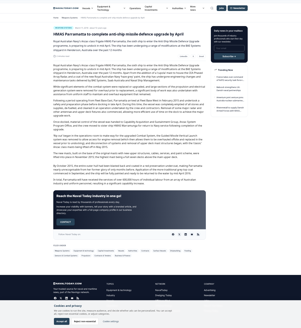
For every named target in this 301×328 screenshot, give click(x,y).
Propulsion (86, 256)
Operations (135, 8)
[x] (179, 234)
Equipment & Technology (103, 8)
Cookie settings (111, 321)
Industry (110, 295)
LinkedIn (183, 56)
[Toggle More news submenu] (203, 8)
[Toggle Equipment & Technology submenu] (124, 8)
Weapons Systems (70, 17)
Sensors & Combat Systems (66, 256)
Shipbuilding (175, 251)
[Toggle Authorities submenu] (185, 8)
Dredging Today (163, 295)
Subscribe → (229, 56)
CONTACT (65, 222)
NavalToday (161, 290)
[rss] (198, 234)
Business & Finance (122, 256)
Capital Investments (151, 8)
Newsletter (209, 295)
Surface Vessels (159, 251)
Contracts (145, 251)
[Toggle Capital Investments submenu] (167, 8)
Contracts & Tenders (102, 256)
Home (55, 17)
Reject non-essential (85, 321)
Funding (188, 251)
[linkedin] (185, 234)
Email (201, 56)
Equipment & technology (84, 251)
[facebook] (173, 234)
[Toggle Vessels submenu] (92, 8)
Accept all (61, 321)
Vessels (86, 8)
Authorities (177, 8)
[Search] (212, 8)
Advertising (210, 290)
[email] (191, 234)
